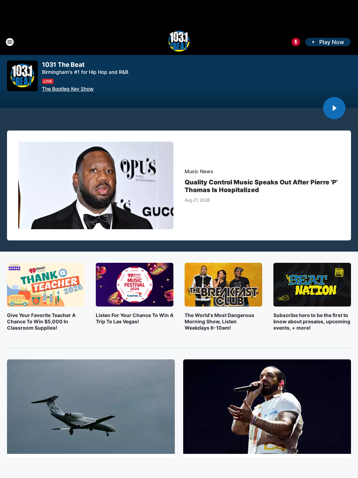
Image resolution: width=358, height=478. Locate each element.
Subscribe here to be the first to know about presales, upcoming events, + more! (311, 321)
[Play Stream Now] (334, 108)
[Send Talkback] (296, 42)
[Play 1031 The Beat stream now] (22, 76)
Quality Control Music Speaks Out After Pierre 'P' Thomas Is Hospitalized (261, 186)
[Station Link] (179, 42)
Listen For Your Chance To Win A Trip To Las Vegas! (134, 318)
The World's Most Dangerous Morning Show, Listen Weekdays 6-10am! (219, 321)
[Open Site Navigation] (10, 42)
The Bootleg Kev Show (68, 89)
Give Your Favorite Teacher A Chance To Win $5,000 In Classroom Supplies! (41, 321)
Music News (199, 171)
